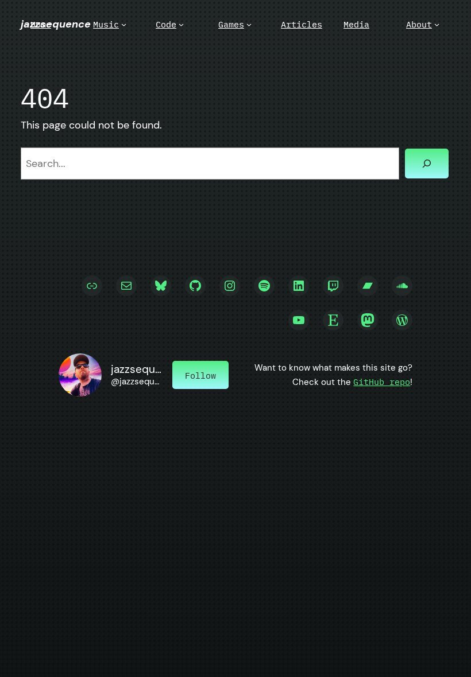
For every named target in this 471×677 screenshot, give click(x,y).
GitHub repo (381, 381)
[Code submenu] (181, 24)
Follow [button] (200, 375)
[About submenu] (436, 24)
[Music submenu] (123, 24)
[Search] (427, 163)
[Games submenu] (249, 24)
